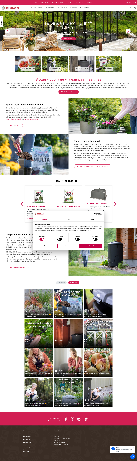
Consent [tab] (44, 219)
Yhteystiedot (79, 2)
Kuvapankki (44, 2)
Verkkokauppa (27, 451)
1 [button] (65, 49)
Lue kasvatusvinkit (68, 37)
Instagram (73, 283)
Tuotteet (73, 8)
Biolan (35, 2)
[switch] (59, 239)
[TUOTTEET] (109, 64)
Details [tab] (68, 219)
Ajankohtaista (84, 8)
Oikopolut (1, 22)
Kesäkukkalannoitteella (13, 119)
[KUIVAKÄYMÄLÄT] (82, 64)
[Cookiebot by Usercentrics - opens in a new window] (95, 214)
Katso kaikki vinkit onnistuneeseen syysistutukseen (92, 166)
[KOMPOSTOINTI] (55, 64)
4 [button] (72, 49)
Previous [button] (7, 31)
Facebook (61, 283)
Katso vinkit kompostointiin (17, 267)
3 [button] (69, 49)
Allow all (91, 246)
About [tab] (92, 219)
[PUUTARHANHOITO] (28, 64)
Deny (45, 246)
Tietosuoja (26, 450)
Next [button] (128, 31)
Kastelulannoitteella (31, 119)
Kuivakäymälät (62, 8)
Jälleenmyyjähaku (58, 2)
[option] (68, 31)
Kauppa (89, 2)
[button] (22, 204)
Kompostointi (50, 8)
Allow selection (68, 246)
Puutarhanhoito (36, 8)
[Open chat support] (132, 456)
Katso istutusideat (14, 125)
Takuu (69, 2)
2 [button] (67, 49)
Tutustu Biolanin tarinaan (68, 92)
